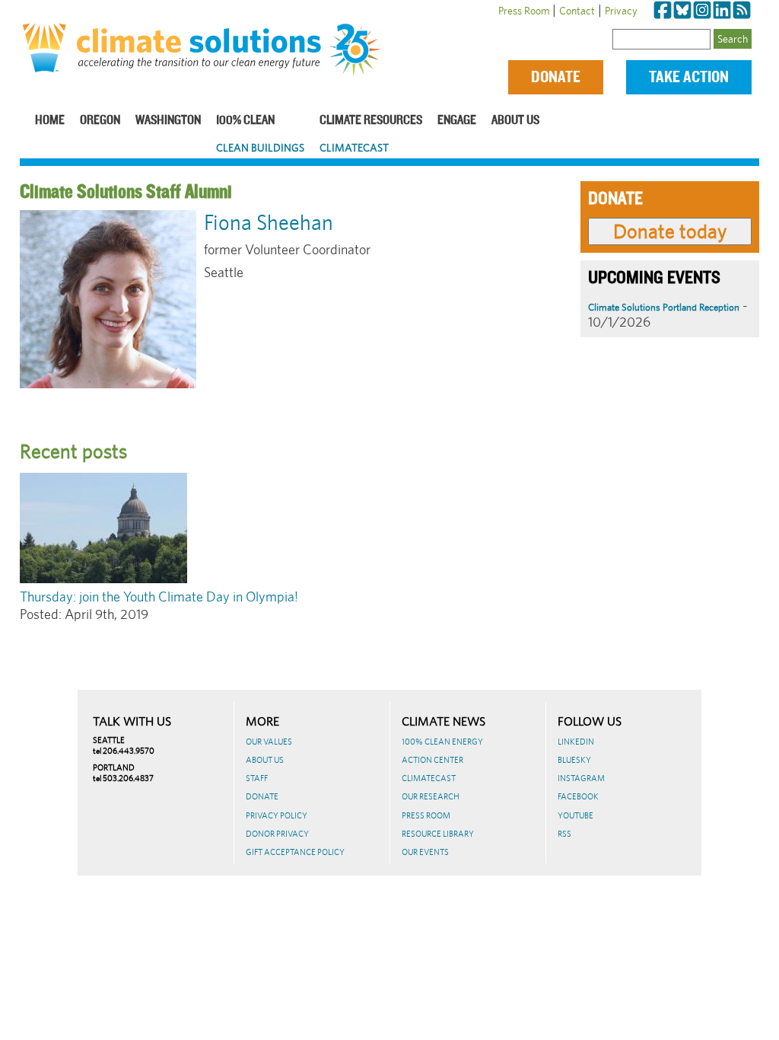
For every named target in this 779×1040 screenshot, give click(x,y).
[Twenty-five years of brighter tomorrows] (359, 50)
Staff (257, 778)
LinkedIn (576, 741)
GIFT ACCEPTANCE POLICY (295, 852)
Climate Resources (371, 120)
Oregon (100, 120)
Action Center (432, 759)
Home (50, 120)
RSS (564, 833)
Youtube (575, 815)
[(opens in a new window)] (662, 10)
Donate (555, 77)
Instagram (581, 778)
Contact (577, 11)
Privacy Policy (276, 815)
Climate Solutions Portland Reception (663, 307)
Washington (168, 120)
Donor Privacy (277, 833)
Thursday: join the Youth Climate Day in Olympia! (159, 597)
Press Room (523, 11)
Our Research (430, 796)
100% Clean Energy (442, 741)
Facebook (578, 796)
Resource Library (438, 833)
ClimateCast (354, 148)
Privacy (621, 11)
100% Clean (245, 120)
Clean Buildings (260, 148)
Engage (456, 120)
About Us (515, 120)
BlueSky (574, 759)
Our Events (425, 852)
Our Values (269, 741)
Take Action (689, 77)
